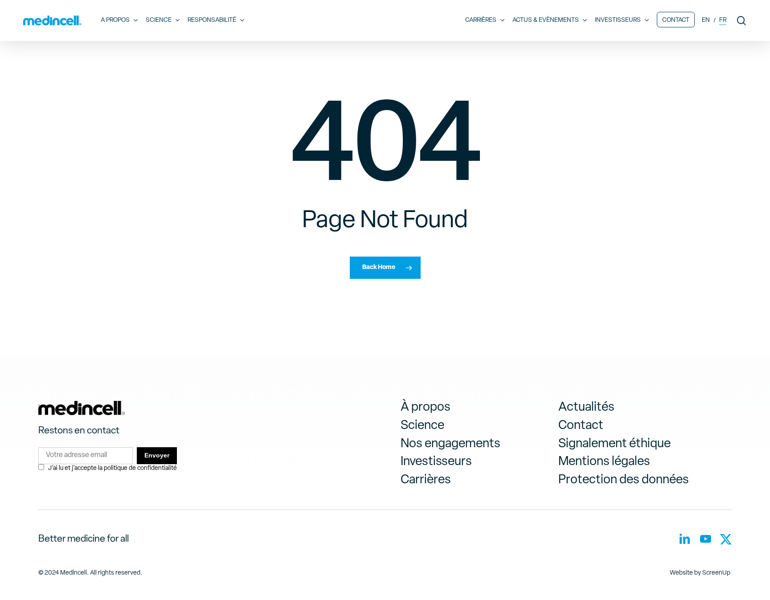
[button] (426, 408)
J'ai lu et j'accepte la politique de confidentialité (112, 468)
